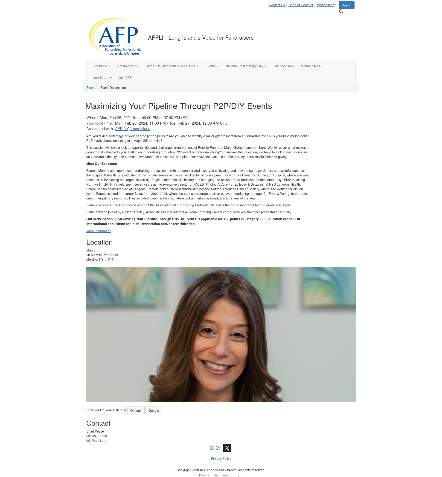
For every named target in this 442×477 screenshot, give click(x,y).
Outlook (136, 410)
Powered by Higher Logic (221, 475)
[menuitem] (278, 4)
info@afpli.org (96, 440)
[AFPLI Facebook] (212, 447)
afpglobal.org (326, 5)
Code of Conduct (300, 5)
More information (98, 230)
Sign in (347, 5)
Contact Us (277, 5)
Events (91, 87)
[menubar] (303, 4)
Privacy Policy (221, 458)
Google (153, 410)
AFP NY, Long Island (132, 128)
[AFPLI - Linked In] (218, 447)
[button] (101, 66)
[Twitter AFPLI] (227, 447)
